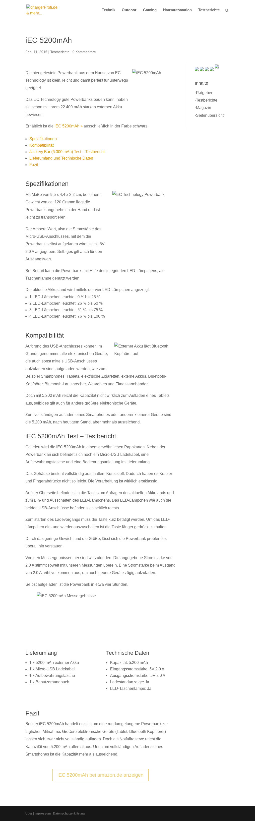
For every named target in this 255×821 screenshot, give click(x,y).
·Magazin (203, 108)
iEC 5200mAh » (69, 126)
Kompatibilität (41, 145)
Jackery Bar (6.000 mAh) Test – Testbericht (67, 152)
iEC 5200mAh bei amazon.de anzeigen (100, 775)
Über (28, 813)
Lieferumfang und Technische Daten (61, 158)
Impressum (43, 813)
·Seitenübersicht (209, 115)
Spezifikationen (43, 139)
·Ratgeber (203, 93)
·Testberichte (206, 100)
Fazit (33, 165)
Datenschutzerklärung (69, 813)
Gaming (150, 10)
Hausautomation (177, 10)
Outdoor (129, 10)
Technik (108, 10)
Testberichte (209, 10)
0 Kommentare (84, 52)
